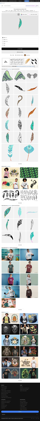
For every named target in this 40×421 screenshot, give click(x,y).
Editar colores (24, 14)
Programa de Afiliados (5, 402)
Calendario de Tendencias (6, 397)
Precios (21, 386)
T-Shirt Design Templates (6, 390)
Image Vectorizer (23, 405)
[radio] (2, 37)
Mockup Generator (23, 403)
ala (9, 10)
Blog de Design (4, 386)
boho (23, 10)
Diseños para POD (4, 393)
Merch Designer (23, 401)
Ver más (20, 163)
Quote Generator (23, 408)
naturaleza (27, 10)
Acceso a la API (4, 405)
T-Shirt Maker (22, 406)
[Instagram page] (31, 418)
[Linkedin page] (38, 418)
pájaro (12, 10)
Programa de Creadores (5, 401)
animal (18, 10)
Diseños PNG (3, 389)
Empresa (2, 403)
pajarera (15, 10)
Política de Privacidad (24, 389)
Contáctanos (3, 406)
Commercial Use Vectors (6, 392)
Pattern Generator (23, 409)
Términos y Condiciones (24, 388)
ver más (34, 66)
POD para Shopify (4, 396)
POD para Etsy (4, 394)
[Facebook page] (33, 418)
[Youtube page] (36, 418)
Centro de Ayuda (23, 390)
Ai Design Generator (24, 402)
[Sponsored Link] (5, 61)
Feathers (8, 166)
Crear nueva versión (33, 14)
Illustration (6, 312)
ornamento (31, 10)
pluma (7, 10)
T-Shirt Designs (4, 388)
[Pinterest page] (35, 418)
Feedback (3, 408)
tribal (21, 10)
